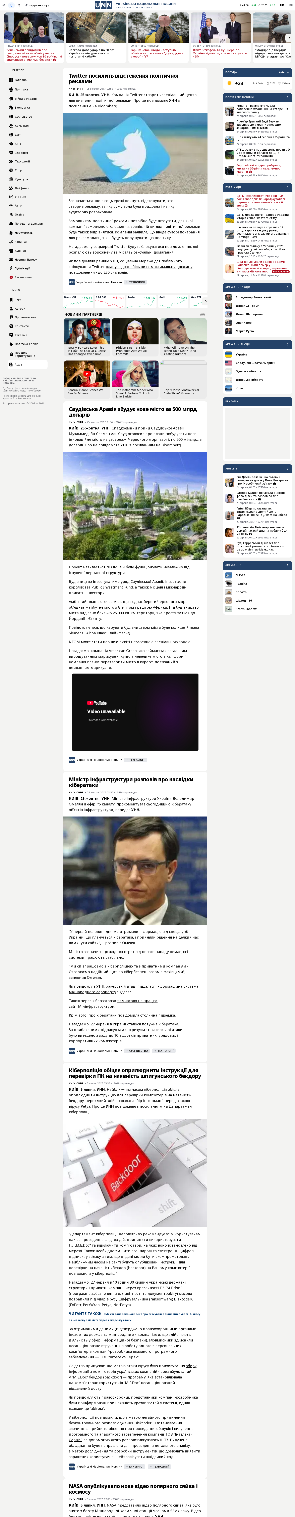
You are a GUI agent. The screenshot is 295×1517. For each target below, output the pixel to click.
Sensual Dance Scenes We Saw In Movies (85, 391)
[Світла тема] (4, 5)
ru (291, 5)
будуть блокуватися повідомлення (159, 246)
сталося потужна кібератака (152, 1024)
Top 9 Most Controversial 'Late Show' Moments (181, 391)
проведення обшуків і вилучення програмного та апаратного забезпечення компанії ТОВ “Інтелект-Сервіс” (131, 1434)
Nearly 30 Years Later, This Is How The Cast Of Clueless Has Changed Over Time (87, 350)
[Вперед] (289, 38)
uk (282, 5)
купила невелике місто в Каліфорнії (153, 656)
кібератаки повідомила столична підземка (136, 1015)
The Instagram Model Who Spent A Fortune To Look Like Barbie (134, 393)
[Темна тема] (19, 5)
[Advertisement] (257, 433)
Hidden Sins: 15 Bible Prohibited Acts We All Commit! (131, 350)
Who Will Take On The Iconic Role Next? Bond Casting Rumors (180, 350)
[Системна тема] (11, 5)
